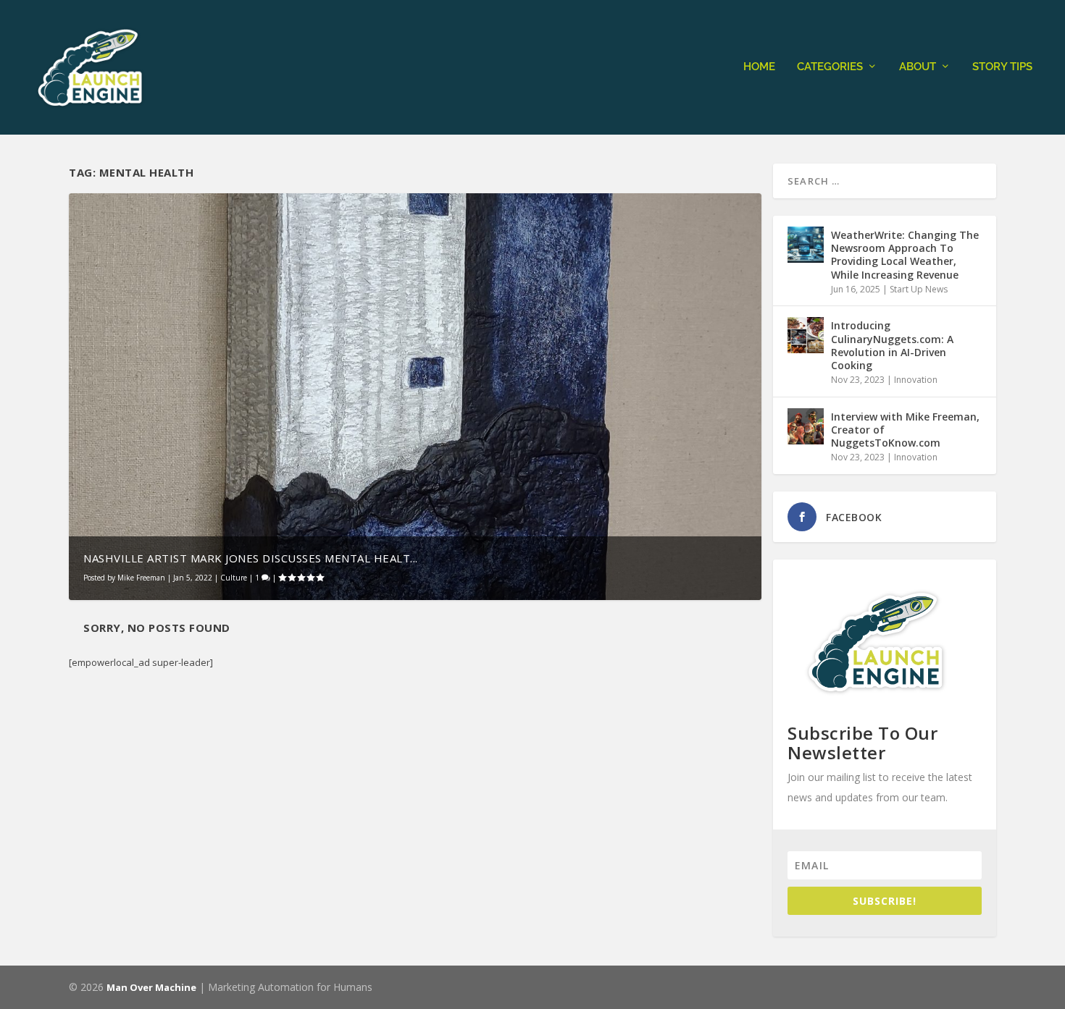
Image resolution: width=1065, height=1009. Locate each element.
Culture (233, 578)
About (917, 67)
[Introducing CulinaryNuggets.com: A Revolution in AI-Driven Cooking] (806, 335)
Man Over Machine (151, 987)
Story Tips (1002, 67)
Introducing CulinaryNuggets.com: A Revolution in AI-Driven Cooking (892, 345)
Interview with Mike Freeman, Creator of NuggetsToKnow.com (905, 429)
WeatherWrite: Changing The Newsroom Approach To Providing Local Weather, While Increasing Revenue (905, 255)
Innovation (915, 379)
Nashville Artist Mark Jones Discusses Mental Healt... (250, 558)
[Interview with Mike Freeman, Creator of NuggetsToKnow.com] (806, 426)
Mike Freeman (141, 578)
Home (759, 67)
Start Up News (919, 289)
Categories (830, 67)
